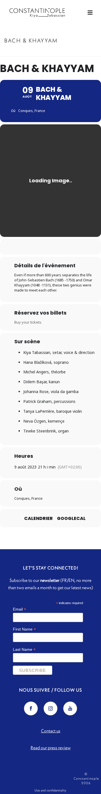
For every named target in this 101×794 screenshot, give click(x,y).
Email (19, 609)
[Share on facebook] (33, 247)
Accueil (35, 52)
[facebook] (31, 708)
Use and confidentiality (50, 790)
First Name (24, 629)
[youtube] (70, 708)
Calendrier (38, 518)
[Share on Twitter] (44, 247)
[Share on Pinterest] (55, 247)
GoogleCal (71, 518)
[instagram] (50, 708)
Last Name (24, 649)
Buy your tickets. (28, 322)
